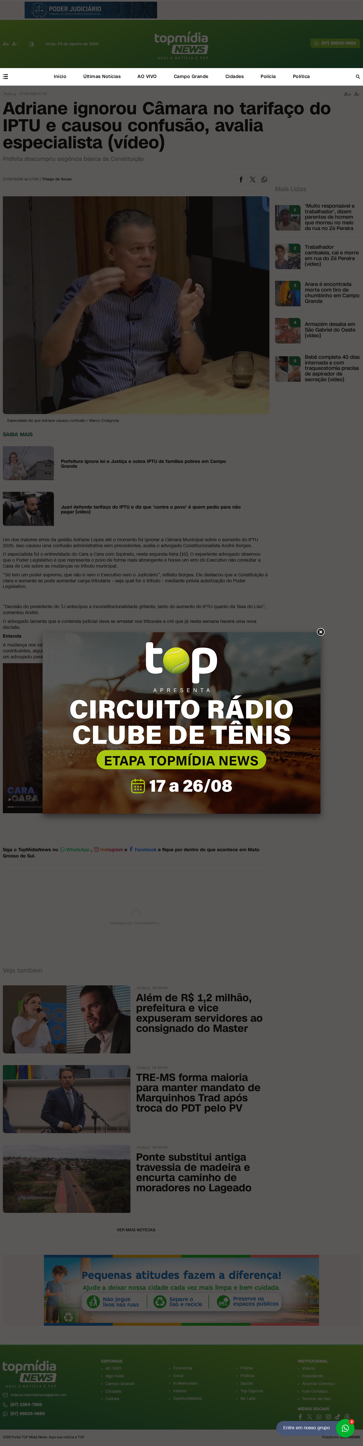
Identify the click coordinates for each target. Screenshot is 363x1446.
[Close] (320, 632)
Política (301, 76)
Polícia (268, 76)
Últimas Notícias (102, 76)
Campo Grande (191, 76)
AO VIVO (147, 76)
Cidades (234, 76)
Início (60, 76)
